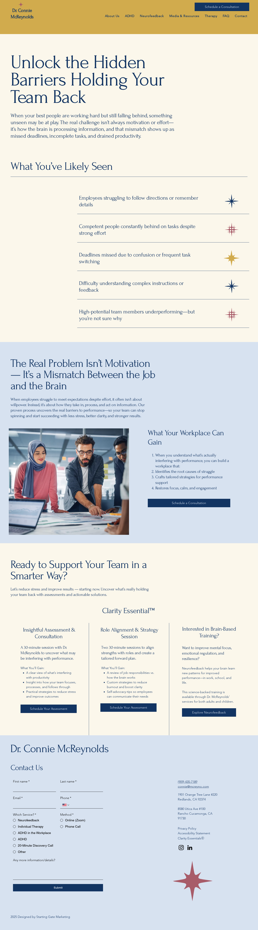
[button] (184, 16)
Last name (68, 781)
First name (21, 781)
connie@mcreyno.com (193, 786)
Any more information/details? (34, 860)
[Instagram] (181, 847)
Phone (65, 798)
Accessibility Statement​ (194, 833)
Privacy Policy (187, 828)
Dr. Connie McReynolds (59, 748)
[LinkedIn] (189, 847)
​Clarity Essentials (189, 838)
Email (18, 798)
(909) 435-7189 (187, 782)
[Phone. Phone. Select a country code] (66, 805)
